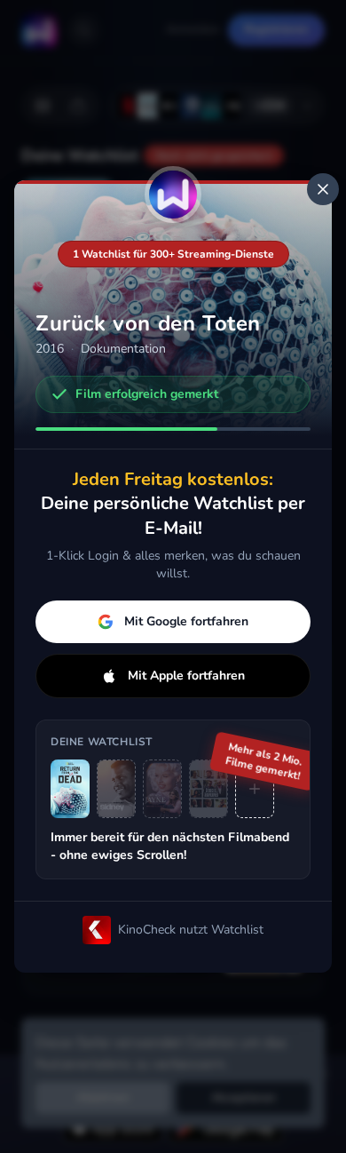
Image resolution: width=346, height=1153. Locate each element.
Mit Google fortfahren (186, 621)
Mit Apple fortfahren (186, 675)
